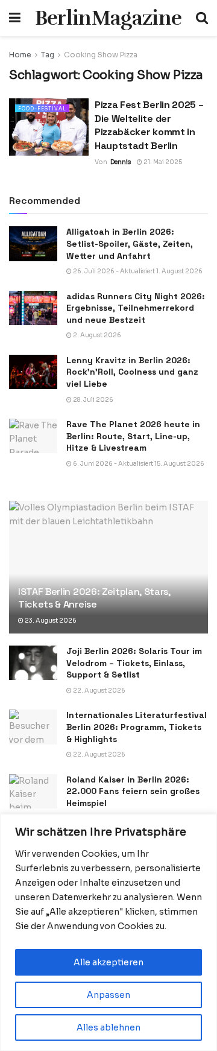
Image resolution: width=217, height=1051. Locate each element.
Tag (47, 54)
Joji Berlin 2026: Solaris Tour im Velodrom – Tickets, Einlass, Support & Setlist (134, 663)
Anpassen (108, 994)
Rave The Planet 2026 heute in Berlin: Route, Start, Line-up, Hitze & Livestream (133, 436)
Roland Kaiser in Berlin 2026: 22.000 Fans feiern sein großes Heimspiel (133, 791)
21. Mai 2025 (162, 162)
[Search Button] (202, 18)
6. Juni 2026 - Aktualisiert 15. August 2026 (138, 464)
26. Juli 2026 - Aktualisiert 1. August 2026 (137, 271)
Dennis (120, 162)
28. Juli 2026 (92, 400)
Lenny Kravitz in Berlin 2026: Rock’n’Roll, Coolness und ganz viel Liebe (132, 372)
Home (20, 54)
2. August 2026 (96, 335)
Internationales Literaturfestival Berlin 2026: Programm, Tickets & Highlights (136, 727)
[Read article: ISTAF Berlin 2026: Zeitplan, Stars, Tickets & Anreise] (108, 572)
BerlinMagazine (108, 18)
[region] (108, 932)
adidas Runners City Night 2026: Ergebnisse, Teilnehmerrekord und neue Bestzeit (135, 308)
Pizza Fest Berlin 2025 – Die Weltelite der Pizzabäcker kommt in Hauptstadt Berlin (149, 124)
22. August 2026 (98, 690)
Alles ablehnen (108, 1027)
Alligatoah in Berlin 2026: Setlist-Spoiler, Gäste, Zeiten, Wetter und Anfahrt (129, 243)
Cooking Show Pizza (100, 54)
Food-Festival (42, 109)
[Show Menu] (14, 18)
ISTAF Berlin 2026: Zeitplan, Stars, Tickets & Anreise (94, 598)
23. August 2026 (50, 620)
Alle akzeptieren (108, 962)
